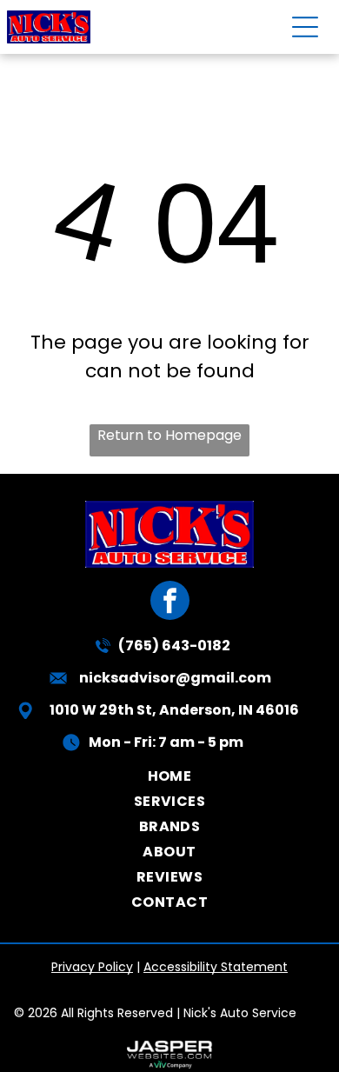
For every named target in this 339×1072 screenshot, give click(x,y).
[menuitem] (170, 776)
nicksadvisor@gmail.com (175, 678)
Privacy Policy (92, 966)
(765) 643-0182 (174, 646)
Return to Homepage (169, 435)
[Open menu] (305, 27)
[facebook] (169, 602)
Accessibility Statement (215, 966)
